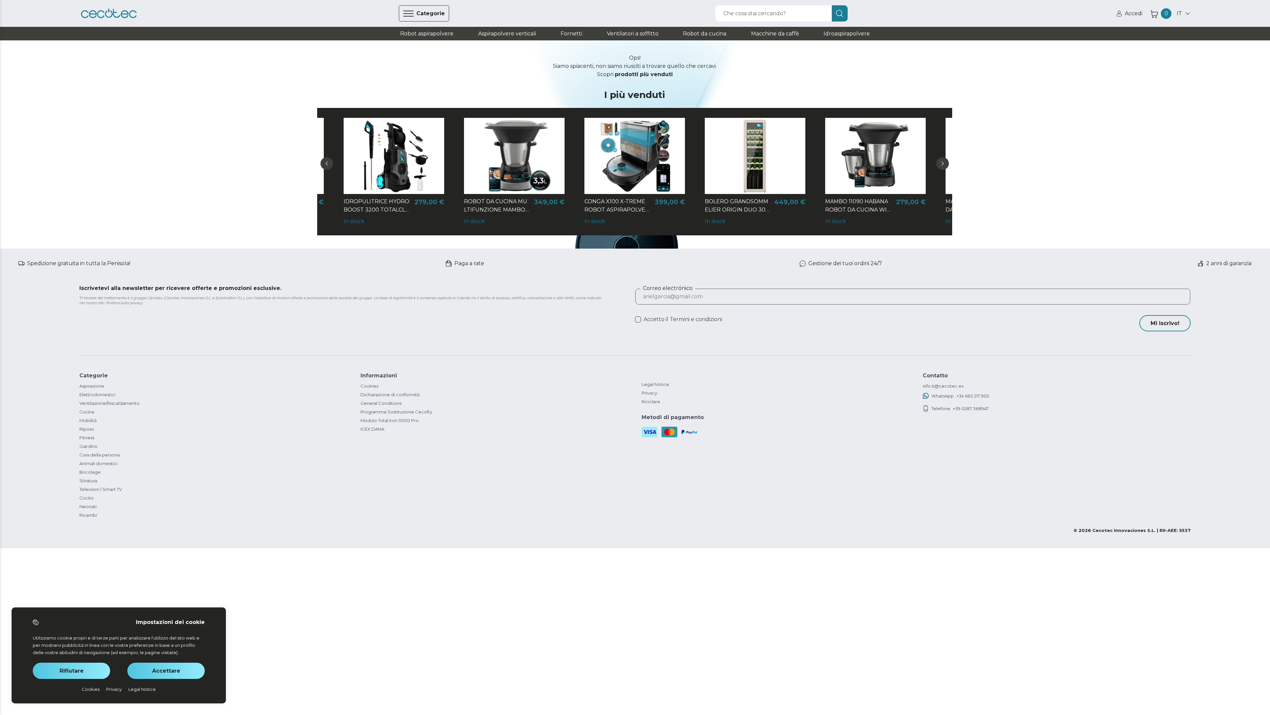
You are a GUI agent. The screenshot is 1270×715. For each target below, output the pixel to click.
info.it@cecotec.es (943, 386)
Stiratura (88, 480)
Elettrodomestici (97, 394)
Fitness (86, 437)
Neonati (88, 506)
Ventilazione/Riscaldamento (109, 403)
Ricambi (88, 515)
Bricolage (90, 472)
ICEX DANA (372, 429)
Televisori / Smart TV (100, 489)
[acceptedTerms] (638, 319)
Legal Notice (655, 384)
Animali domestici (98, 463)
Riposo (86, 429)
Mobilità (88, 420)
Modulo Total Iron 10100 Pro (389, 420)
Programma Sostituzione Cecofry (396, 411)
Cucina (86, 411)
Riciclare (651, 401)
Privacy (649, 393)
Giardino (88, 446)
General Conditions (381, 403)
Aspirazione (91, 386)
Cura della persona (99, 454)
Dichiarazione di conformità (390, 394)
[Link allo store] (108, 14)
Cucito (86, 498)
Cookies (369, 386)
